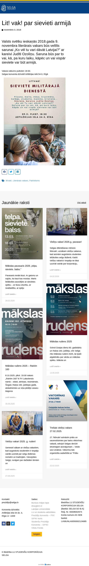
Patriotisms (34, 180)
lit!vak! (9, 180)
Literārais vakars (20, 180)
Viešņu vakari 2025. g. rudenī (20, 441)
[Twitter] (13, 523)
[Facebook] (4, 523)
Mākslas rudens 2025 (61, 341)
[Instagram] (8, 523)
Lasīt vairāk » (10, 294)
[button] (4, 171)
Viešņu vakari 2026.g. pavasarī (66, 242)
